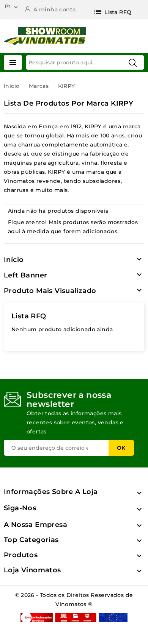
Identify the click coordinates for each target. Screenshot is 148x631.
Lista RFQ (28, 316)
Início (14, 260)
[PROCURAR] (132, 62)
